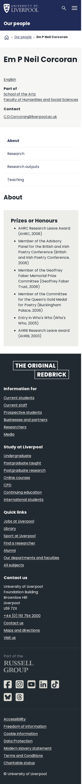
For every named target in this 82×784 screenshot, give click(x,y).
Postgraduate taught (22, 463)
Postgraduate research (25, 470)
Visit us (10, 637)
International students (24, 499)
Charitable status (19, 763)
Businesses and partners (25, 419)
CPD (7, 485)
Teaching (15, 179)
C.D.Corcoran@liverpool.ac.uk (30, 116)
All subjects (14, 565)
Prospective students (23, 412)
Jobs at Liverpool (19, 521)
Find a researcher (19, 543)
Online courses (17, 477)
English (10, 79)
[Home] (30, 8)
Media (9, 434)
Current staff (15, 405)
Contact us (13, 623)
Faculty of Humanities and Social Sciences (41, 99)
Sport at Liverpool (20, 535)
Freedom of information (25, 726)
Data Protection (18, 741)
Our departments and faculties (31, 557)
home (7, 37)
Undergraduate (17, 455)
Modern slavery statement (28, 748)
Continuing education (23, 492)
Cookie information (21, 733)
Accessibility (15, 719)
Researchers (15, 427)
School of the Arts (20, 94)
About (13, 140)
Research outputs (23, 166)
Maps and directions (22, 630)
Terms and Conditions (23, 755)
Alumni (10, 550)
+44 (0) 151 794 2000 (22, 615)
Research (15, 153)
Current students (19, 397)
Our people (17, 23)
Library (10, 528)
